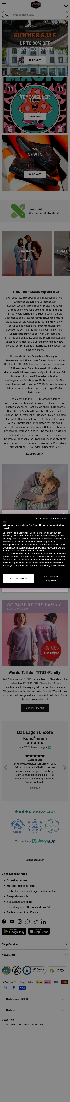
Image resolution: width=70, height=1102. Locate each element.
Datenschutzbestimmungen (51, 518)
